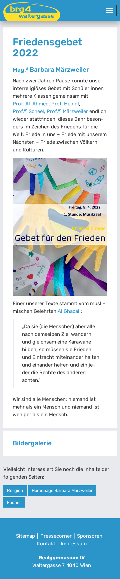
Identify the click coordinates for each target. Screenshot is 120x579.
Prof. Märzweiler (67, 111)
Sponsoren (89, 536)
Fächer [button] (14, 502)
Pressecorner (56, 536)
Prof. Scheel (28, 111)
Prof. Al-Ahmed (31, 104)
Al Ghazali (69, 311)
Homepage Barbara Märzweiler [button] (62, 490)
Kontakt (46, 544)
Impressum (74, 544)
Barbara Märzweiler (51, 69)
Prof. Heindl (65, 104)
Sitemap (25, 536)
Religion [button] (15, 490)
